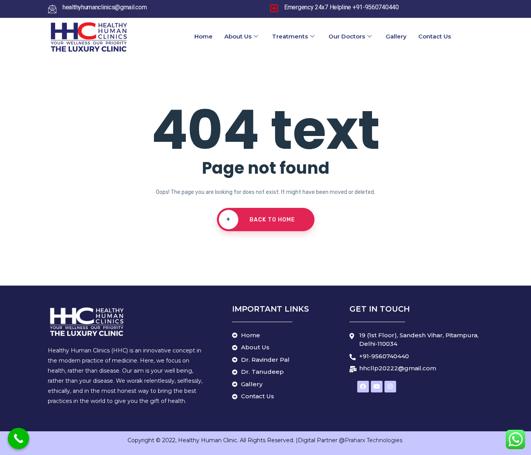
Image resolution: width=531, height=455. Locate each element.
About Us (238, 36)
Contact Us (434, 36)
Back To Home (260, 219)
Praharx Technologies (374, 440)
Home (203, 36)
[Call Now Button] (18, 438)
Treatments (290, 36)
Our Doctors (346, 36)
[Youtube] (377, 386)
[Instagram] (390, 386)
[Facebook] (363, 386)
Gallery (396, 36)
